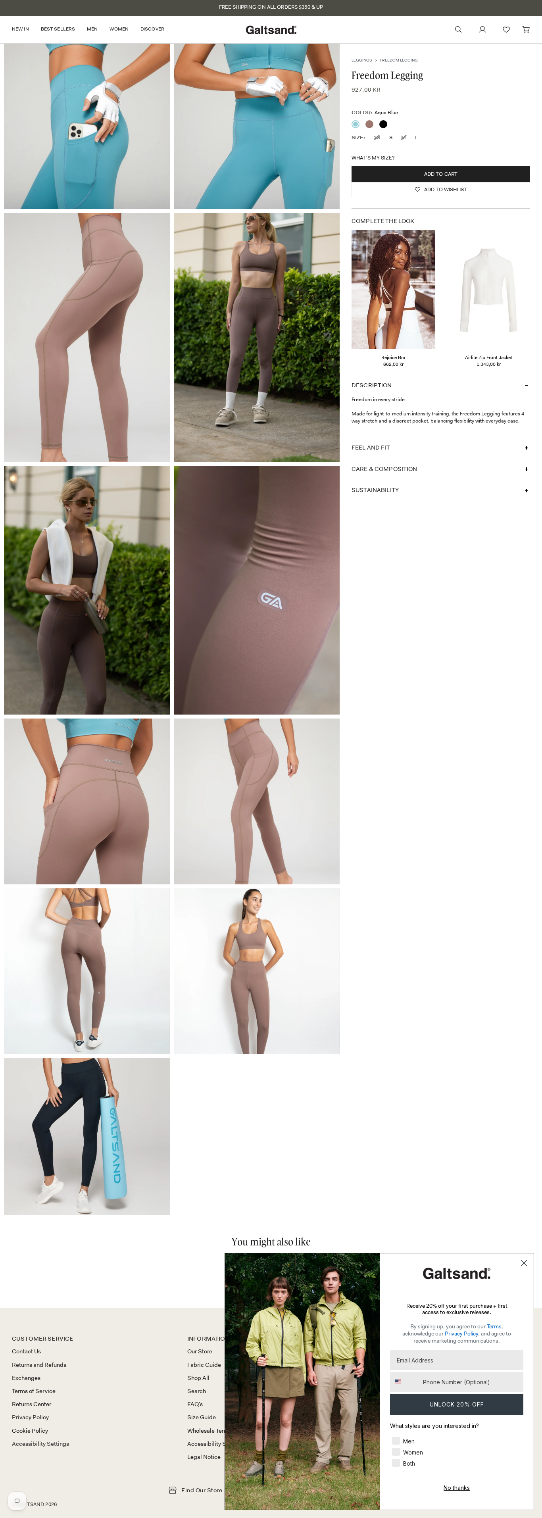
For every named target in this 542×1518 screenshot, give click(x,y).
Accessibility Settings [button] (40, 1444)
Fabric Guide (204, 1365)
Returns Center (31, 1404)
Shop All (198, 1378)
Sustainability (375, 490)
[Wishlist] (506, 29)
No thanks (457, 1487)
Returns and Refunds (39, 1365)
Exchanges (26, 1378)
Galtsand (30, 1504)
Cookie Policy (30, 1431)
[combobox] (404, 1381)
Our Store (199, 1351)
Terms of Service (34, 1391)
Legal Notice (204, 1457)
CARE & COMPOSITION (384, 469)
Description (372, 385)
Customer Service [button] (42, 1339)
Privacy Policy (30, 1417)
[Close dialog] (524, 1263)
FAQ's (195, 1404)
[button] (23, 29)
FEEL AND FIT (371, 448)
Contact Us (26, 1351)
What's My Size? (373, 157)
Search (196, 1391)
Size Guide (201, 1417)
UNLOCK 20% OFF (457, 1404)
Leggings (362, 60)
